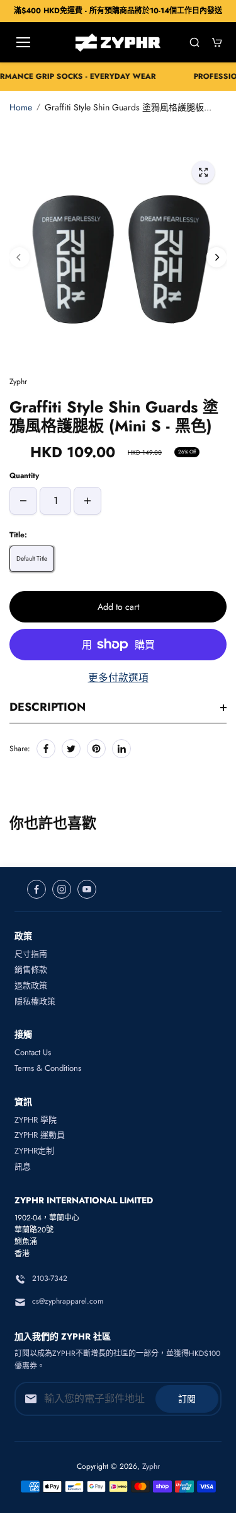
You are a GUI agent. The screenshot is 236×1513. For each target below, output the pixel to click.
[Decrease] (23, 501)
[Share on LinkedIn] (121, 748)
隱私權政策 (34, 1001)
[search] (194, 42)
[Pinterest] (96, 748)
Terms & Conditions (47, 1068)
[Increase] (87, 501)
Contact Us (32, 1052)
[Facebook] (46, 748)
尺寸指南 (30, 954)
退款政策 (30, 985)
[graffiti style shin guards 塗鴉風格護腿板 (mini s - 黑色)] (203, 172)
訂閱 (187, 1399)
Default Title (31, 558)
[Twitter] (71, 748)
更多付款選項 (118, 677)
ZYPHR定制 (34, 1151)
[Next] (216, 257)
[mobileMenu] (23, 42)
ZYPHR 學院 (35, 1120)
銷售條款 (30, 970)
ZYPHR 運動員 (39, 1135)
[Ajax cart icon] (217, 42)
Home (20, 107)
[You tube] (86, 889)
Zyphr (151, 1466)
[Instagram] (61, 889)
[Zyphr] (118, 42)
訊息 (22, 1166)
